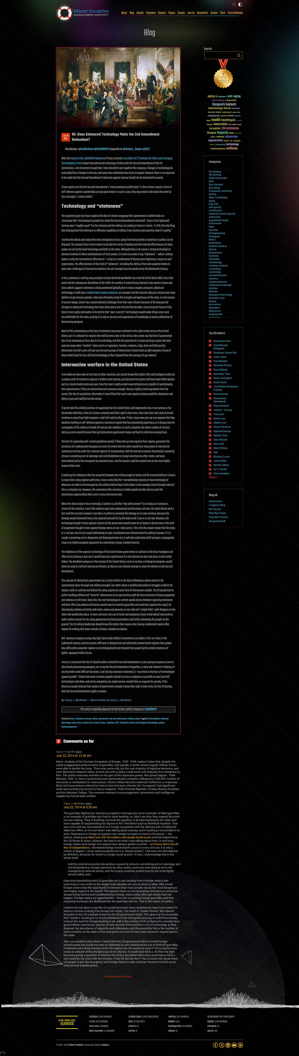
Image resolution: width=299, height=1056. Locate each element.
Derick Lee (219, 418)
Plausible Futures (218, 517)
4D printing (215, 174)
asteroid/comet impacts (222, 213)
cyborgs (213, 288)
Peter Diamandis (218, 178)
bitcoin (227, 108)
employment (216, 314)
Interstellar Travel (234, 125)
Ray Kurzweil (216, 184)
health (216, 120)
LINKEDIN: (172, 1017)
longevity (223, 133)
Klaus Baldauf (221, 405)
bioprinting (215, 242)
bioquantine (231, 100)
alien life (213, 204)
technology (232, 144)
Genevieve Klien (222, 341)
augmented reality (219, 220)
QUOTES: (210, 1031)
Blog (132, 13)
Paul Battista (221, 369)
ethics (95, 719)
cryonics (213, 278)
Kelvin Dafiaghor (223, 378)
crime (73, 723)
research (226, 141)
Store (222, 13)
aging (211, 96)
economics (215, 304)
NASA (231, 133)
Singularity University (220, 190)
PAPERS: (131, 1031)
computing (215, 268)
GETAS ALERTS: (213, 1017)
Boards (140, 13)
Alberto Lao (220, 422)
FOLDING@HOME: (175, 1026)
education (214, 307)
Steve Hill (219, 443)
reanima (220, 136)
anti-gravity (215, 207)
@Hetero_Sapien (132, 149)
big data (213, 229)
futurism (237, 116)
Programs (151, 13)
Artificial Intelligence (218, 101)
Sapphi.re (105, 1045)
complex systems (218, 265)
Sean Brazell (220, 439)
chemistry (214, 259)
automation (215, 223)
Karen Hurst (220, 382)
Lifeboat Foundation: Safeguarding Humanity (82, 13)
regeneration (215, 140)
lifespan (211, 133)
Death (238, 112)
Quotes (214, 13)
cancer (218, 112)
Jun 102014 (65, 137)
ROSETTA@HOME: (96, 1031)
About (124, 13)
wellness (232, 148)
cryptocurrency (227, 112)
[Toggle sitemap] (234, 4)
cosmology (215, 272)
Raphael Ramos (222, 431)
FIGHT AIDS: (94, 1026)
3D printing (215, 171)
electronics (215, 310)
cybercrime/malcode (220, 285)
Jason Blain (220, 460)
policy (137, 719)
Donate (181, 13)
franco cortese (83, 723)
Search (239, 55)
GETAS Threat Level (67, 1023)
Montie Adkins (221, 465)
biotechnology (215, 108)
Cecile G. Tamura (223, 410)
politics (162, 723)
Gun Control (95, 723)
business (214, 255)
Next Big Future (217, 513)
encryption (214, 317)
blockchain (235, 108)
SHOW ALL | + (213, 478)
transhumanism (218, 148)
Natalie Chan (221, 435)
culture (234, 112)
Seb (216, 452)
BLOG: (130, 1022)
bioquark (218, 104)
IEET (117, 723)
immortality (220, 124)
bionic (212, 239)
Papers (171, 13)
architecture (215, 210)
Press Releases (235, 13)
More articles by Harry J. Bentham (110, 700)
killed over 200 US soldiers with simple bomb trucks (119, 837)
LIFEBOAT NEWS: (135, 1017)
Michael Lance (222, 456)
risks (231, 141)
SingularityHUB (217, 521)
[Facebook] (215, 1045)
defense (213, 291)
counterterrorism (218, 275)
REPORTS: (132, 1026)
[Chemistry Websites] (223, 74)
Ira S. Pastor (220, 469)
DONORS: (171, 1022)
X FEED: (92, 1022)
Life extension (230, 128)
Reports (162, 13)
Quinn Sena (220, 356)
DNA (211, 181)
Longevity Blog (217, 505)
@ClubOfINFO (101, 149)
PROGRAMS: (212, 1026)
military (131, 719)
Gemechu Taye (222, 373)
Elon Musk (214, 187)
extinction (224, 116)
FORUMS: (171, 1031)
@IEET (146, 149)
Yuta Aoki (219, 414)
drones (89, 719)
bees (211, 226)
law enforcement (120, 719)
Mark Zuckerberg (218, 197)
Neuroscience (238, 133)
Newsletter (202, 13)
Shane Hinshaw (222, 426)
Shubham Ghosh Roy (225, 352)
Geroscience (215, 501)
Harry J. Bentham (76, 700)
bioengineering (217, 233)
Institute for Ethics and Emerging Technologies (139, 723)
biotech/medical (218, 246)
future (231, 115)
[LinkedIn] (227, 1045)
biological (214, 236)
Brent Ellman (221, 448)
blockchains (215, 252)
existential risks (214, 116)
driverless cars (217, 298)
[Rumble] (240, 1045)
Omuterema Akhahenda (220, 400)
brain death (211, 112)
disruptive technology (220, 294)
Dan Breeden (221, 361)
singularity (236, 141)
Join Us (191, 13)
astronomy (215, 217)
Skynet (212, 194)
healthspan (228, 120)
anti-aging (234, 96)
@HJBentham (86, 149)
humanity (239, 121)
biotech (231, 104)
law (110, 719)
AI (216, 96)
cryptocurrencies (218, 281)
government (104, 719)
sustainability (220, 145)
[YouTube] (234, 1045)
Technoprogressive (69, 727)
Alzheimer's (222, 97)
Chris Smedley (221, 473)
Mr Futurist (215, 509)
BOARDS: (210, 1022)
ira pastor (214, 128)
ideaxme (210, 125)
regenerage (231, 136)
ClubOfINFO (151, 709)
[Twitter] (221, 1045)
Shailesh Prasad (222, 365)
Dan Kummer (221, 394)
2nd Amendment (153, 719)
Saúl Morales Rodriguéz (221, 347)
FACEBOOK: (93, 1017)
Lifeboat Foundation (75, 1045)
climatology (215, 262)
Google (208, 121)
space (212, 144)
